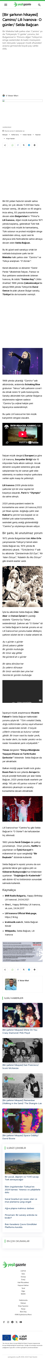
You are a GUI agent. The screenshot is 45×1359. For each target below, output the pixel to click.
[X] (23, 145)
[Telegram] (29, 145)
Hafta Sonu (15, 135)
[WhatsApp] (12, 145)
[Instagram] (8, 1322)
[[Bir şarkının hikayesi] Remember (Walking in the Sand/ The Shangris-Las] (22, 1085)
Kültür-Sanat (27, 135)
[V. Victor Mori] (4, 95)
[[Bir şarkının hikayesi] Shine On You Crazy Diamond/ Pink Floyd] (22, 1015)
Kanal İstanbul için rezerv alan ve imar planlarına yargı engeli (21, 1200)
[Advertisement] (22, 72)
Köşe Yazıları (10, 138)
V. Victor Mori (12, 95)
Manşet (4, 135)
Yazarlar (38, 135)
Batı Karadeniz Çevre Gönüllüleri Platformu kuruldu (21, 1225)
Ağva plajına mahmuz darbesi (19, 1208)
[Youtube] (20, 1322)
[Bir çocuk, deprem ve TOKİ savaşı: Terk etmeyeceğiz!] (22, 1163)
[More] (34, 145)
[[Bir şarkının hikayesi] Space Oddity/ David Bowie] (22, 1121)
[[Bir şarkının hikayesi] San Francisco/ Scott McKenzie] (22, 1050)
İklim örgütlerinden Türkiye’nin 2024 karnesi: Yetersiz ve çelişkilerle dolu (22, 1189)
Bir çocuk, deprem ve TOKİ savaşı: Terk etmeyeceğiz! (22, 1178)
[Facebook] (17, 145)
